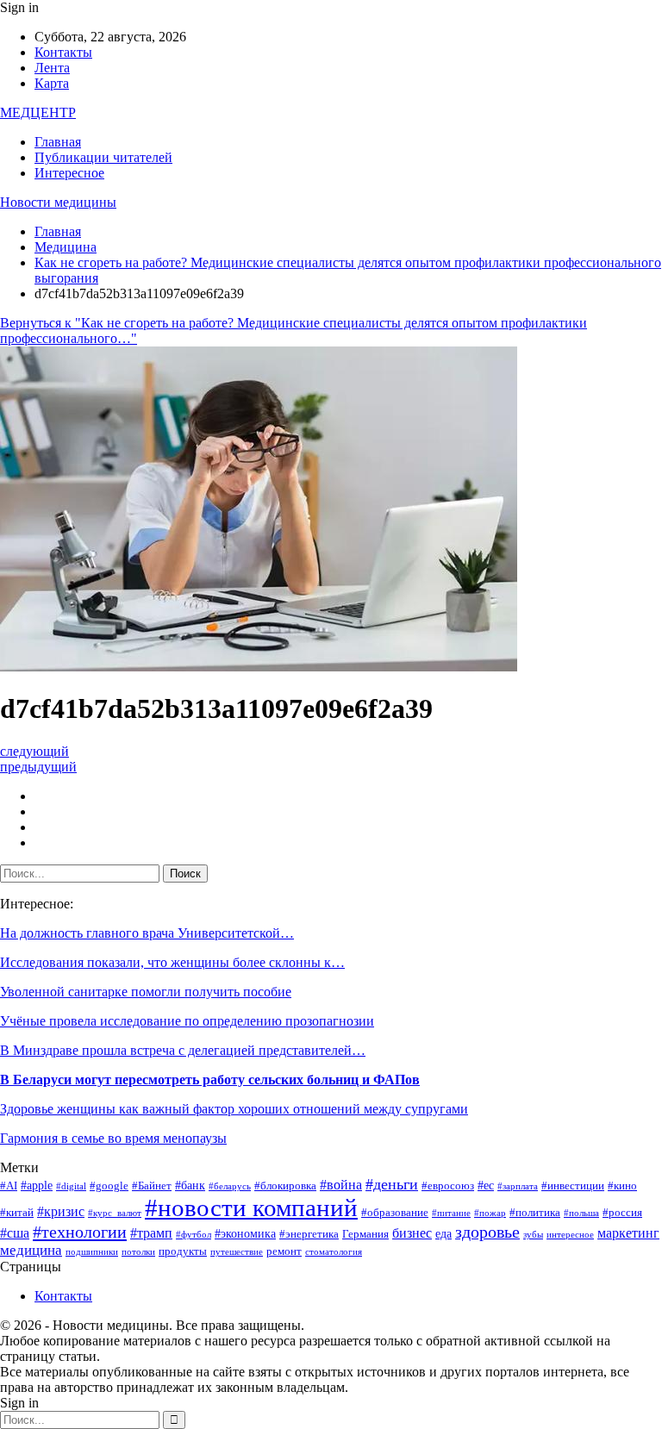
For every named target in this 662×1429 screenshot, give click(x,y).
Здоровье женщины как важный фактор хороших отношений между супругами (234, 1108)
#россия (622, 1213)
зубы (533, 1234)
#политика (534, 1213)
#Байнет (152, 1186)
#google (109, 1186)
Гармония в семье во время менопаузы (113, 1138)
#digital (71, 1186)
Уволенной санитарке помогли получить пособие (145, 991)
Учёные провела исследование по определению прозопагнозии (187, 1021)
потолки (138, 1252)
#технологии (80, 1231)
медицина (31, 1250)
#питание (451, 1213)
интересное (570, 1234)
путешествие (236, 1252)
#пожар (490, 1213)
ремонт (284, 1251)
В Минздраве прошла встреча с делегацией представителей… (182, 1050)
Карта (51, 83)
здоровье (487, 1232)
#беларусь (230, 1186)
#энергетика (309, 1234)
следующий (34, 751)
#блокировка (285, 1186)
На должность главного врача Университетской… (147, 933)
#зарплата (517, 1186)
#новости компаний (251, 1207)
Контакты (63, 52)
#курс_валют (114, 1213)
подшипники (92, 1252)
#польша (581, 1213)
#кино (622, 1186)
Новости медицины (58, 202)
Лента (52, 67)
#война (341, 1184)
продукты (183, 1251)
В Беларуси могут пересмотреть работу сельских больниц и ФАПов (210, 1079)
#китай (17, 1213)
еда (443, 1233)
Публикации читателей (103, 157)
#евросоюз (448, 1186)
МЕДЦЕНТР (38, 112)
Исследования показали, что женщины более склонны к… (172, 962)
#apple (37, 1185)
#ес (486, 1185)
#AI (8, 1186)
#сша (14, 1233)
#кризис (60, 1211)
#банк (190, 1185)
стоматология (333, 1252)
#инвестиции (572, 1186)
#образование (394, 1213)
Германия (365, 1234)
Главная (57, 141)
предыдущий (38, 766)
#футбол (193, 1234)
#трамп (151, 1233)
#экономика (245, 1233)
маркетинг (628, 1233)
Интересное (69, 172)
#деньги (391, 1184)
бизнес (412, 1233)
